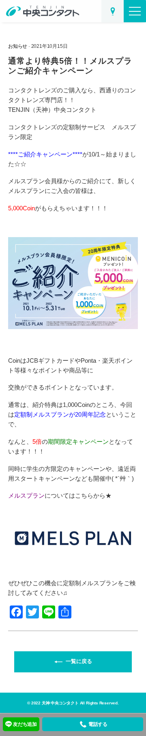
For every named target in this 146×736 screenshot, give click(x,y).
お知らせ (17, 46)
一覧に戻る (79, 662)
